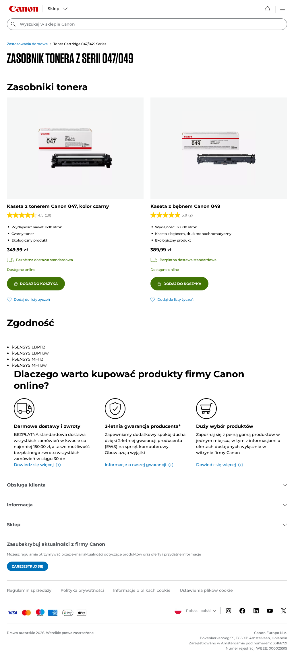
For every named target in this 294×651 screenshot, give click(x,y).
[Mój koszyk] (268, 8)
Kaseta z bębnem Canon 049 (185, 206)
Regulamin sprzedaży (29, 590)
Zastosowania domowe (27, 44)
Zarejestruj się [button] (27, 566)
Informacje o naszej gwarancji (135, 464)
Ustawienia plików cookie (206, 590)
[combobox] (147, 24)
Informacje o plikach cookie (142, 590)
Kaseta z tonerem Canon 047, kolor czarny (58, 206)
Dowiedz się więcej (34, 464)
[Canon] (23, 9)
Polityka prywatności (82, 590)
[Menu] (282, 8)
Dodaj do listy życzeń (32, 299)
